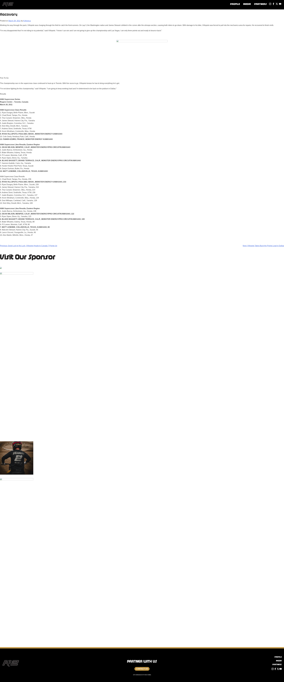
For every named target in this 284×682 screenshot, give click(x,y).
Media (247, 4)
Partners (260, 4)
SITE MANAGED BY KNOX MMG (142, 674)
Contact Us (142, 669)
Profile (235, 4)
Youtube (281, 4)
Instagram (271, 4)
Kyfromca (27, 21)
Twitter (278, 4)
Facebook (274, 4)
